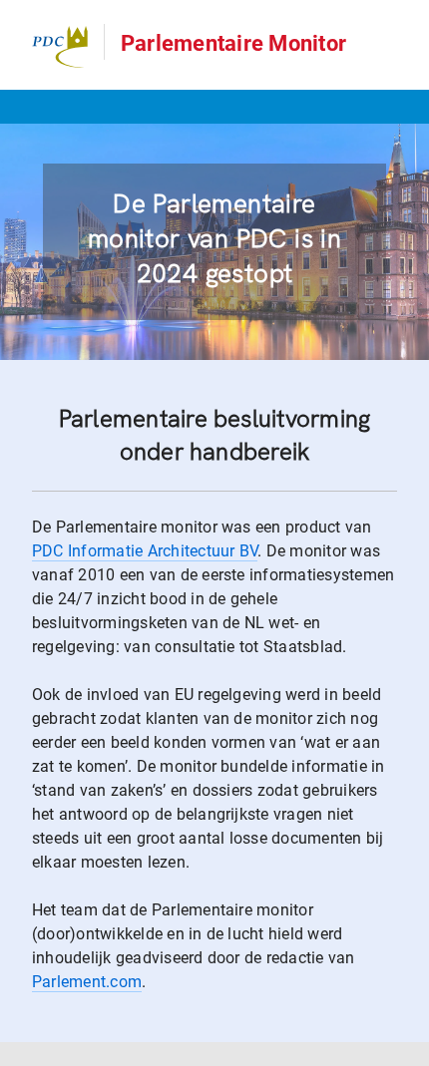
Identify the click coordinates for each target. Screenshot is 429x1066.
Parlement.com (87, 981)
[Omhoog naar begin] (404, 1049)
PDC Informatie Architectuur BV (144, 550)
